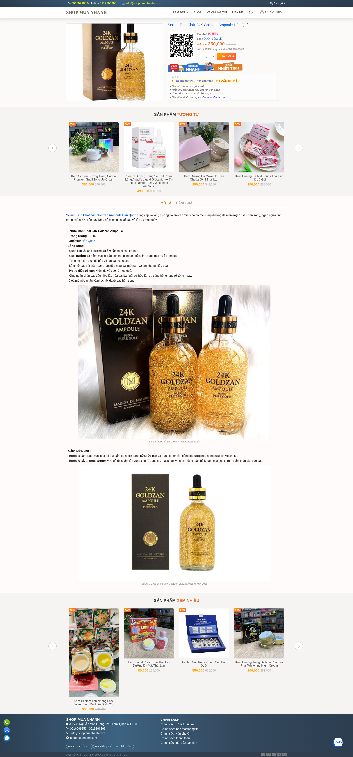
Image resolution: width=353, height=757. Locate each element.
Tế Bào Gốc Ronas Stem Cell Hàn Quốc (204, 664)
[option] (114, 62)
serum (87, 746)
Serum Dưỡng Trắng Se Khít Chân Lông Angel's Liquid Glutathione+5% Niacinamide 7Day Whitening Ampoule (149, 181)
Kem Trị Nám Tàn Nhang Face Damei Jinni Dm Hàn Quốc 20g (94, 702)
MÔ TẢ (166, 203)
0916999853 (80, 3)
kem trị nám (74, 746)
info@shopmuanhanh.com (143, 3)
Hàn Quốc (88, 240)
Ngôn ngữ (276, 3)
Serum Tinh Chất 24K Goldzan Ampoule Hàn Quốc (209, 25)
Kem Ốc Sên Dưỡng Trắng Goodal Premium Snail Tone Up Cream (94, 178)
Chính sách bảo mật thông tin (180, 729)
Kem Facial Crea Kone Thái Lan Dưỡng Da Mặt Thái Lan (149, 664)
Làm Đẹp (179, 12)
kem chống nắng (123, 746)
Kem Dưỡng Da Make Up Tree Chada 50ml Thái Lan (204, 178)
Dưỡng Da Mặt (213, 38)
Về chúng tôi (217, 12)
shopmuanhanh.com (83, 737)
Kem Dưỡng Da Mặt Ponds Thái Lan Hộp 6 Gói (259, 178)
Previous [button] (52, 148)
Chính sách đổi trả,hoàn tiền (179, 742)
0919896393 (108, 3)
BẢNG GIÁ (184, 203)
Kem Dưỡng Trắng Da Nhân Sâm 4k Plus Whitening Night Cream (259, 664)
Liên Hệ (237, 12)
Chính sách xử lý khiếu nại (178, 724)
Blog (197, 12)
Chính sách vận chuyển (176, 733)
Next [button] (299, 148)
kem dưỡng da (103, 746)
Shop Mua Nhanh (86, 12)
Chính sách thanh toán (175, 738)
